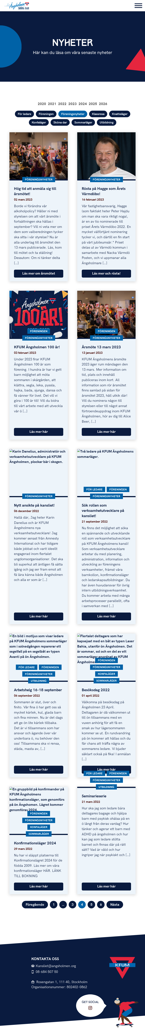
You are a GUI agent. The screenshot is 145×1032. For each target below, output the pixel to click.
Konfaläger (39, 122)
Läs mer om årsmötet (38, 273)
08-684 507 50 (47, 972)
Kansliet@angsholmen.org (56, 966)
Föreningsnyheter (72, 114)
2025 (93, 104)
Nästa (114, 905)
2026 (103, 104)
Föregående (35, 905)
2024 (83, 104)
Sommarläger (83, 122)
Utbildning (106, 122)
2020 (42, 104)
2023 (72, 104)
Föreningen (46, 114)
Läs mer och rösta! (106, 273)
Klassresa (98, 114)
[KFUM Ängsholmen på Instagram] (90, 1008)
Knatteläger (119, 114)
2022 (62, 104)
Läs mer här (38, 432)
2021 (52, 104)
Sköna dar (60, 122)
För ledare (24, 114)
